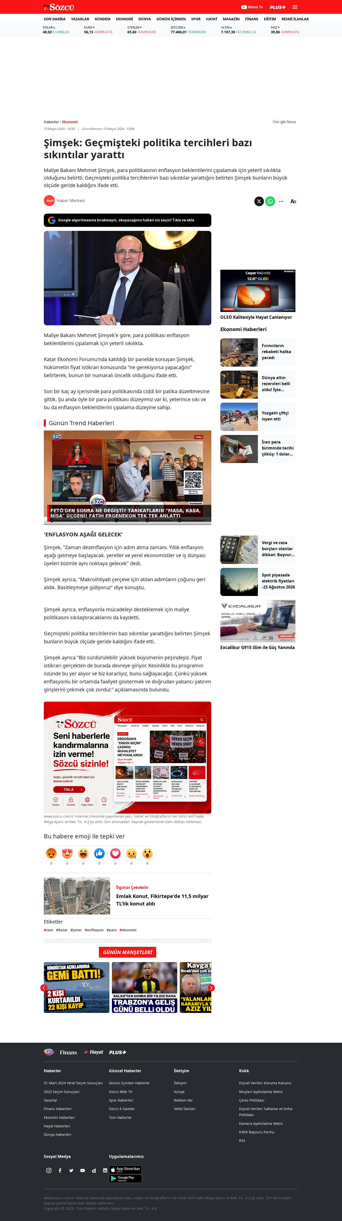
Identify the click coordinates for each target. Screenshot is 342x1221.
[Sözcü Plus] (117, 1052)
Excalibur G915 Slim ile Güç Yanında (257, 647)
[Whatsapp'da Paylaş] (270, 201)
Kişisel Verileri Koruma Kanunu (265, 1083)
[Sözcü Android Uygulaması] (125, 1178)
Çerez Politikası (251, 1100)
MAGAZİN (231, 19)
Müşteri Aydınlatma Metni (261, 1091)
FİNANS (251, 19)
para (113, 930)
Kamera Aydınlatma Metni (261, 1123)
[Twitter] (71, 1170)
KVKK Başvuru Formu (256, 1132)
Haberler (52, 1071)
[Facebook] (60, 1170)
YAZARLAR (80, 19)
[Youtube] (83, 1170)
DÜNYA (144, 19)
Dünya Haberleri (57, 1134)
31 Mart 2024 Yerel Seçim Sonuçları (73, 1083)
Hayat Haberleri (57, 1126)
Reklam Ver (183, 1100)
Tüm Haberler (120, 1117)
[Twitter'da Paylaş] (259, 201)
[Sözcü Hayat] (93, 1052)
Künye (179, 1091)
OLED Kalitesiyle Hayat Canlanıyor (256, 317)
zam (49, 930)
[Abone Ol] (284, 121)
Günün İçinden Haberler (129, 1083)
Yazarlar (50, 1100)
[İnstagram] (49, 1170)
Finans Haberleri (58, 1108)
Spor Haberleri (121, 1100)
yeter (77, 930)
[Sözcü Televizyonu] (49, 1052)
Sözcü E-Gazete (121, 1108)
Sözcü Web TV (120, 1091)
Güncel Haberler (125, 1071)
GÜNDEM (102, 19)
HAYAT (211, 19)
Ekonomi (70, 121)
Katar (63, 930)
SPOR (196, 19)
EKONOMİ (124, 19)
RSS (242, 1140)
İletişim (180, 1083)
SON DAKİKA (55, 19)
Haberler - (52, 121)
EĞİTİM (270, 19)
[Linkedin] (105, 1170)
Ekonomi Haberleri (243, 329)
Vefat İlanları (185, 1108)
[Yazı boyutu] (293, 201)
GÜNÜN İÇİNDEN (171, 19)
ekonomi (129, 930)
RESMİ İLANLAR (295, 19)
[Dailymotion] (94, 1170)
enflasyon (95, 930)
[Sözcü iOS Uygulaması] (125, 1169)
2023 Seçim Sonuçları (62, 1091)
